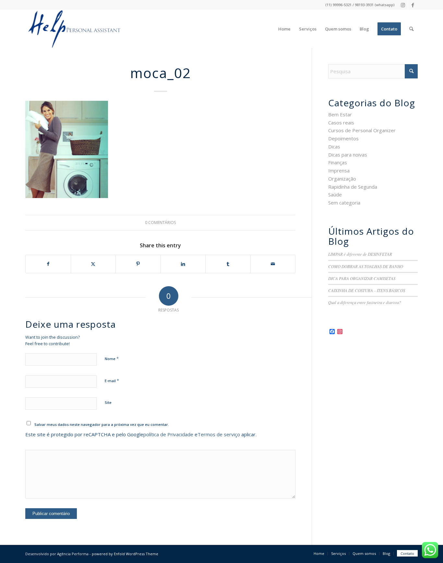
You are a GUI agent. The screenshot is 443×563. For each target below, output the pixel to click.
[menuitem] (284, 29)
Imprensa (339, 170)
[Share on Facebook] (48, 264)
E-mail (112, 380)
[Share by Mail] (273, 264)
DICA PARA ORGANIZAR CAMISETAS (361, 278)
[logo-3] (73, 29)
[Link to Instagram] (403, 5)
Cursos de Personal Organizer (362, 130)
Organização (342, 178)
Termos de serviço (219, 434)
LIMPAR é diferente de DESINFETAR (360, 254)
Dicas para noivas (347, 154)
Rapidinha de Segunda (352, 186)
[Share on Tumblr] (228, 264)
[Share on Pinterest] (138, 264)
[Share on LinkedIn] (183, 264)
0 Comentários (160, 222)
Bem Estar (340, 114)
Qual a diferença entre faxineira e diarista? (364, 302)
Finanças (337, 162)
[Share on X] (93, 264)
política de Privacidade (168, 434)
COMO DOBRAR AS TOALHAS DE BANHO (365, 266)
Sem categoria (344, 202)
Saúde (335, 194)
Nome (112, 358)
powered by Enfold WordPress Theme (125, 553)
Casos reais (341, 122)
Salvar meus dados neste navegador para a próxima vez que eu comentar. (101, 424)
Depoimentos (343, 138)
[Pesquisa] (411, 29)
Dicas (334, 146)
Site (108, 402)
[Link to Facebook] (413, 5)
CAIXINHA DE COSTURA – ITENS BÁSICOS (366, 290)
